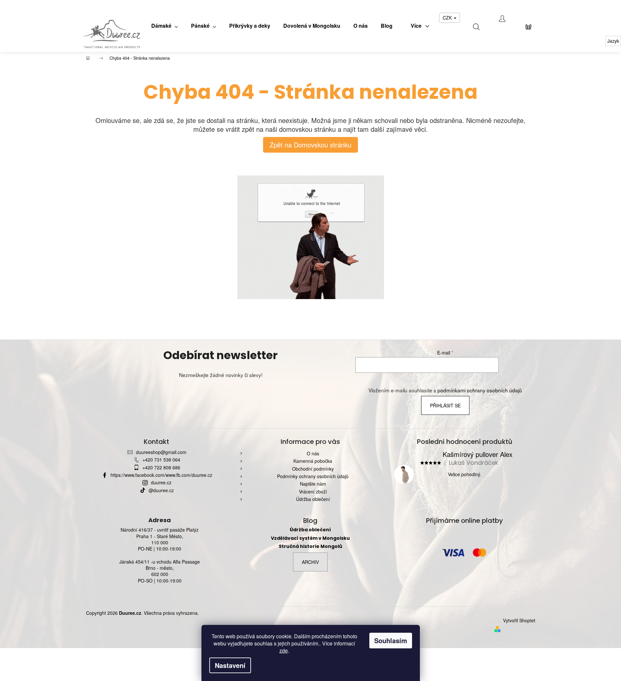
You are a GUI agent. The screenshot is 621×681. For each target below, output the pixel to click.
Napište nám (313, 483)
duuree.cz (161, 482)
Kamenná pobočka (312, 461)
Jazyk (613, 41)
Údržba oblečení (313, 499)
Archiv (310, 562)
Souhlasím (390, 640)
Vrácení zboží (313, 491)
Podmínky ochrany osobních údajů (312, 476)
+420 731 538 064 (161, 459)
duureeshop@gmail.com (161, 452)
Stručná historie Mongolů (310, 546)
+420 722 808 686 (161, 467)
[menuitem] (165, 26)
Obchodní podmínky (313, 468)
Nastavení (230, 665)
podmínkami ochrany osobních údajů (479, 390)
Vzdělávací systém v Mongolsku (310, 538)
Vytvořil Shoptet (519, 620)
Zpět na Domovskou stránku (310, 144)
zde (283, 650)
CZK (448, 17)
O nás (313, 453)
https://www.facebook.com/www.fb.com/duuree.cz (161, 475)
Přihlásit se (445, 405)
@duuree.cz (161, 490)
